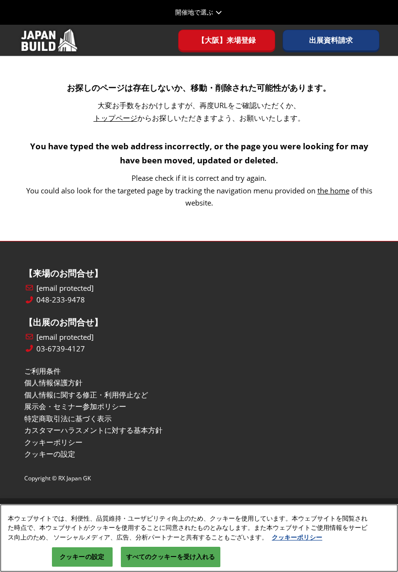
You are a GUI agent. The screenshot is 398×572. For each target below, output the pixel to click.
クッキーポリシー (297, 537)
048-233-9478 (60, 299)
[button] (226, 40)
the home (333, 190)
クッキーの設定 (82, 556)
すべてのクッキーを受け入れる (171, 556)
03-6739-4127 (60, 348)
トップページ (115, 118)
